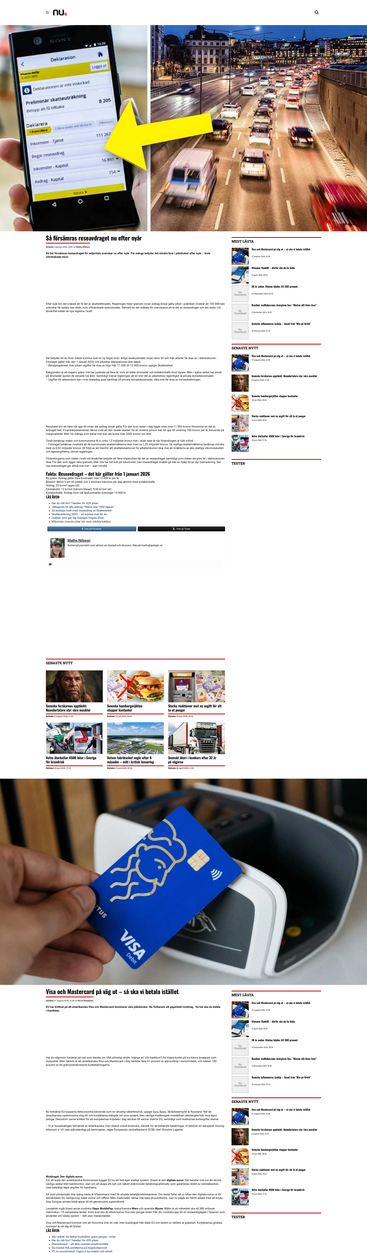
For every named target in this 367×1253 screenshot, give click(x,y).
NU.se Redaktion (85, 1000)
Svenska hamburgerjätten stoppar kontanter (124, 708)
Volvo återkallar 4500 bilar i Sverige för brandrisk (71, 759)
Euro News (159, 1111)
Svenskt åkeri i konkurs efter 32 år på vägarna (192, 759)
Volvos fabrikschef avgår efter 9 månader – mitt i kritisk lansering (130, 759)
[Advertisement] (132, 282)
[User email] (50, 564)
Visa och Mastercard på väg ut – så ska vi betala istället (281, 356)
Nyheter (50, 246)
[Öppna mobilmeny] (47, 12)
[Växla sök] (317, 12)
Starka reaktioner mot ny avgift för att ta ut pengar (194, 708)
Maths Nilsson (83, 246)
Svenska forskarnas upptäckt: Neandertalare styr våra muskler (68, 708)
